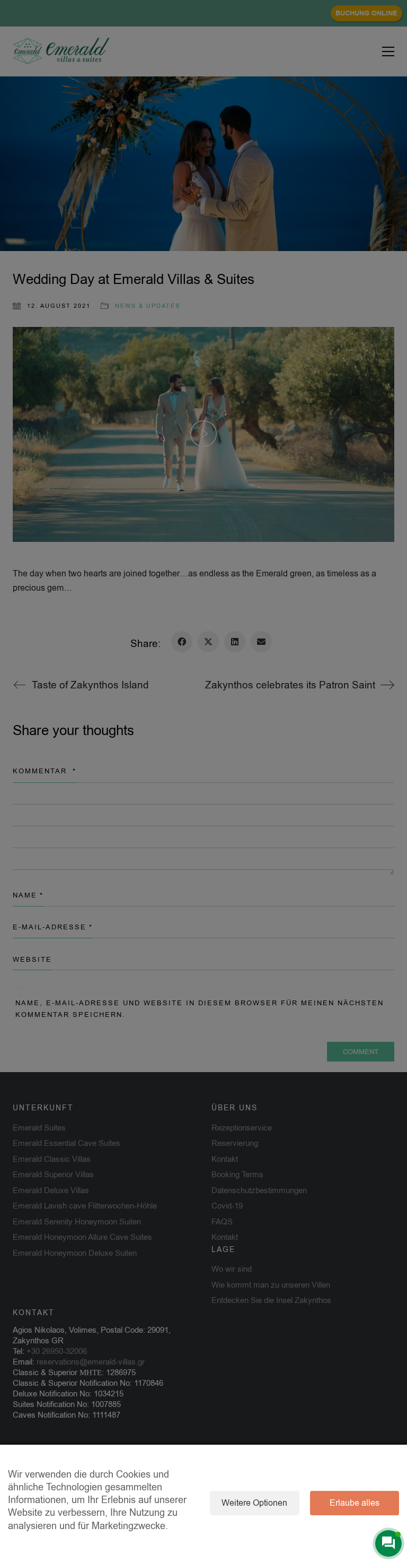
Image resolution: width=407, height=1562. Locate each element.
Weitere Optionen (254, 1503)
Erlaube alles (354, 1503)
